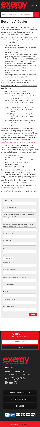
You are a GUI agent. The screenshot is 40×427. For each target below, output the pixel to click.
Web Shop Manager (23, 424)
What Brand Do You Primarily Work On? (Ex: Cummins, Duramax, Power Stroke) (18, 225)
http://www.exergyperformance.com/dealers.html (18, 142)
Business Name (8, 200)
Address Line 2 (8, 241)
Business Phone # (9, 270)
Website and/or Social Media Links (14, 277)
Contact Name (8, 284)
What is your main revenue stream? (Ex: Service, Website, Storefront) (19, 216)
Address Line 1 (8, 233)
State (5, 255)
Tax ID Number (8, 307)
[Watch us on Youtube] (11, 383)
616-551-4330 (12, 368)
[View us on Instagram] (15, 383)
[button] (20, 14)
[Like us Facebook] (6, 383)
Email (5, 292)
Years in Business (9, 208)
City (5, 248)
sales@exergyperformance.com (18, 374)
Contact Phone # (9, 299)
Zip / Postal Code (9, 262)
